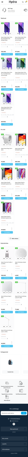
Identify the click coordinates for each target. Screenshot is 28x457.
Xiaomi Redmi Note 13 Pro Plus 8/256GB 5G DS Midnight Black (6, 39)
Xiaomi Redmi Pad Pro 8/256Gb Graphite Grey (6, 217)
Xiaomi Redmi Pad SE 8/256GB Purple (19, 149)
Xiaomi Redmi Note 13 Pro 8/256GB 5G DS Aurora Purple (6, 109)
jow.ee (14, 432)
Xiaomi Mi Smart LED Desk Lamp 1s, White (6, 331)
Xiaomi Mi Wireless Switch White (20, 263)
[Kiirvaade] (4, 33)
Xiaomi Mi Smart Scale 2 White (6, 297)
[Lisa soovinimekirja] (10, 33)
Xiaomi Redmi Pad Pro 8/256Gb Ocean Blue (19, 183)
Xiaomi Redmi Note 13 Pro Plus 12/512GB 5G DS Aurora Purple (6, 74)
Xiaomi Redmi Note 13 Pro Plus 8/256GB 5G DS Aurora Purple (20, 39)
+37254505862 (14, 419)
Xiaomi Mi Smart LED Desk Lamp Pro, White (20, 297)
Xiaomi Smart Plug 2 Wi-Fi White (6, 149)
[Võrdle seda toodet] (7, 33)
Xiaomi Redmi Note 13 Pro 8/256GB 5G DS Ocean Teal (21, 73)
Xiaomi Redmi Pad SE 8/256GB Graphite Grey (6, 183)
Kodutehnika (10, 372)
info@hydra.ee (14, 421)
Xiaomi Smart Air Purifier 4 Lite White (6, 263)
